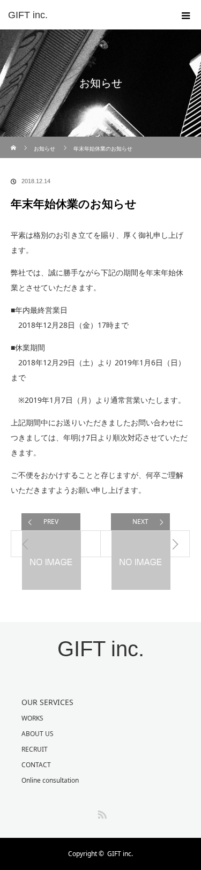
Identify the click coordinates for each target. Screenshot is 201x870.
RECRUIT (34, 749)
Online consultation (50, 780)
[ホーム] (14, 141)
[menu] (186, 15)
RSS (101, 813)
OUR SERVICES (47, 702)
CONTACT (36, 764)
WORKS (32, 718)
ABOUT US (37, 733)
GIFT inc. (28, 15)
